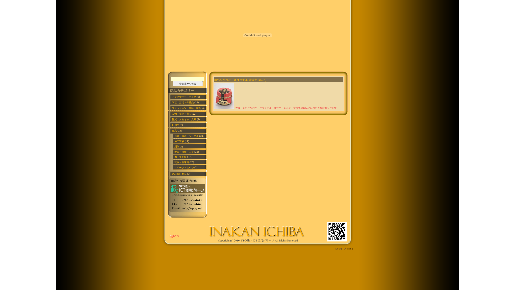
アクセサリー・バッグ (184, 96)
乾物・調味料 (181, 162)
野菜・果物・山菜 (184, 151)
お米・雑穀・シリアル (186, 136)
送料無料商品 (179, 174)
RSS (176, 236)
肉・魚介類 (180, 157)
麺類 (176, 146)
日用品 (175, 125)
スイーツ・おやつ (184, 167)
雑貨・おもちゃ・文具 (184, 119)
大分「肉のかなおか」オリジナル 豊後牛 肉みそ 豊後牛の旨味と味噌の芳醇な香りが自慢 (286, 108)
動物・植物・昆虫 (181, 113)
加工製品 (179, 141)
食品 (174, 130)
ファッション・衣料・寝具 (186, 108)
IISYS (350, 248)
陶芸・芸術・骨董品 (183, 102)
